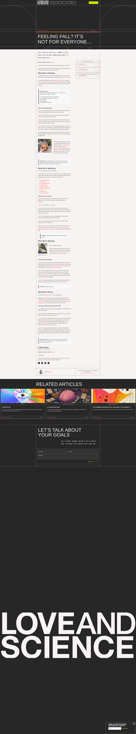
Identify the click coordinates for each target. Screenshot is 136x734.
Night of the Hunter (44, 186)
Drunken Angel (43, 185)
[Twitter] (42, 363)
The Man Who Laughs (45, 188)
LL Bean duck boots (44, 275)
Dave (39, 126)
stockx (45, 254)
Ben (39, 132)
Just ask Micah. (66, 77)
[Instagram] (49, 363)
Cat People (42, 181)
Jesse (39, 170)
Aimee (39, 115)
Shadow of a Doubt (44, 193)
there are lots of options (61, 253)
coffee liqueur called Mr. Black (57, 80)
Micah (39, 208)
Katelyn (55, 141)
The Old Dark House (44, 180)
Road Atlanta (55, 315)
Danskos (64, 281)
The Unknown (43, 191)
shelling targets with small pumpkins (48, 324)
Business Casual (45, 30)
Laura (41, 189)
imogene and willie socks (53, 267)
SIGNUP (52, 62)
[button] (134, 723)
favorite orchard (42, 301)
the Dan (45, 294)
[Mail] (39, 363)
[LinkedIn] (45, 363)
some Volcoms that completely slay (61, 265)
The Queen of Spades (45, 183)
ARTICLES (39, 30)
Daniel (39, 110)
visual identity (43, 82)
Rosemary (40, 119)
